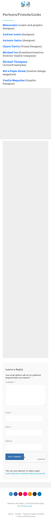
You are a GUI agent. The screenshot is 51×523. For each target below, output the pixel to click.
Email (8, 427)
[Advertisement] (25, 113)
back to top (27, 506)
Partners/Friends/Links (26, 516)
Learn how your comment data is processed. (25, 473)
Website (8, 441)
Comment (10, 382)
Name (8, 413)
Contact (18, 514)
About (10, 514)
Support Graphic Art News (33, 514)
